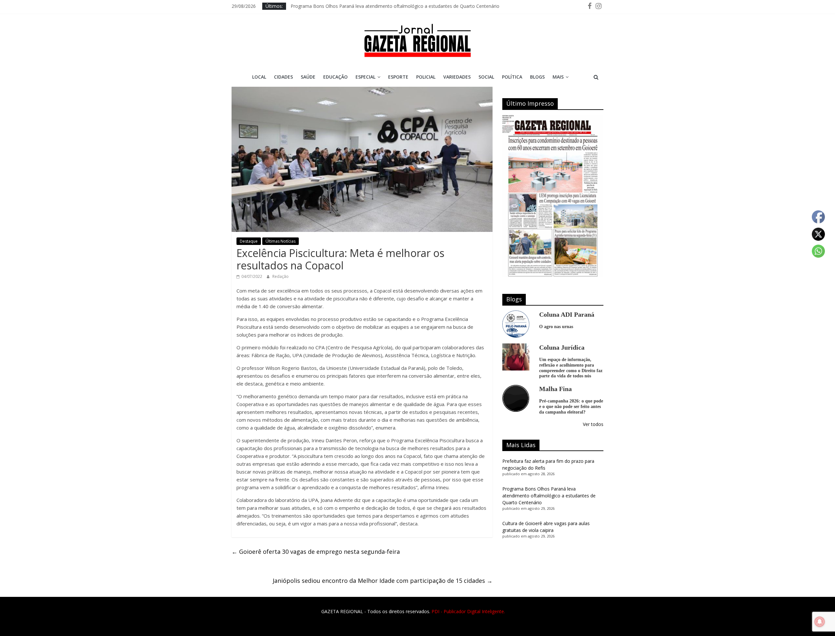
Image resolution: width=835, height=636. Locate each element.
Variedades (457, 77)
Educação (335, 77)
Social (486, 77)
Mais (558, 77)
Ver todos (593, 424)
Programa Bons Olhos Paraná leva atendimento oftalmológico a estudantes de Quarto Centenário (395, 6)
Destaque (249, 241)
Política (512, 77)
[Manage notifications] (819, 621)
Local (259, 77)
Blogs (537, 77)
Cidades (283, 77)
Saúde (308, 77)
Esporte (398, 77)
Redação (280, 276)
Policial (425, 77)
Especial (365, 77)
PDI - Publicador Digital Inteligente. (468, 611)
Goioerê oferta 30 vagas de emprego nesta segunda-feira (316, 551)
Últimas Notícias (281, 241)
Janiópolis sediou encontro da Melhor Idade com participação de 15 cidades (383, 580)
